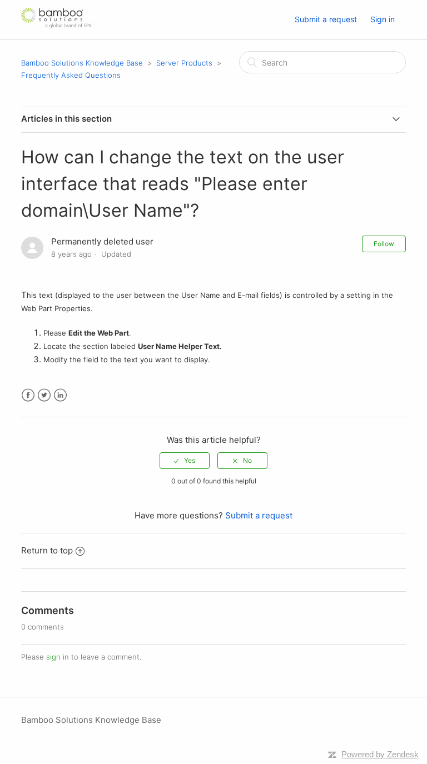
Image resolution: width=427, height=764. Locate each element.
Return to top (47, 550)
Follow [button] (384, 243)
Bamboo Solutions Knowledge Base (82, 62)
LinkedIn (60, 395)
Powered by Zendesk (380, 754)
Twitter (44, 395)
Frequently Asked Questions (71, 75)
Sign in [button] (382, 19)
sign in (57, 656)
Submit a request (326, 19)
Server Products (184, 62)
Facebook (28, 395)
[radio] (185, 460)
